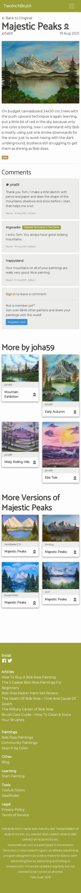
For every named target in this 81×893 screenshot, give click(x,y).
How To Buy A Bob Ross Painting (29, 677)
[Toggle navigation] (72, 6)
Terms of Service (15, 815)
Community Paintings (19, 743)
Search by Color (15, 748)
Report (9, 213)
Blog (6, 762)
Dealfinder (11, 796)
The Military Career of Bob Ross (27, 709)
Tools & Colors (13, 790)
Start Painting (13, 776)
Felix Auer (37, 877)
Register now (17, 322)
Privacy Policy (13, 810)
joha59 (7, 33)
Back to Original (18, 18)
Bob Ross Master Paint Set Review (30, 693)
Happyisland (14, 261)
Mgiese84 (13, 227)
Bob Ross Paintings (17, 737)
